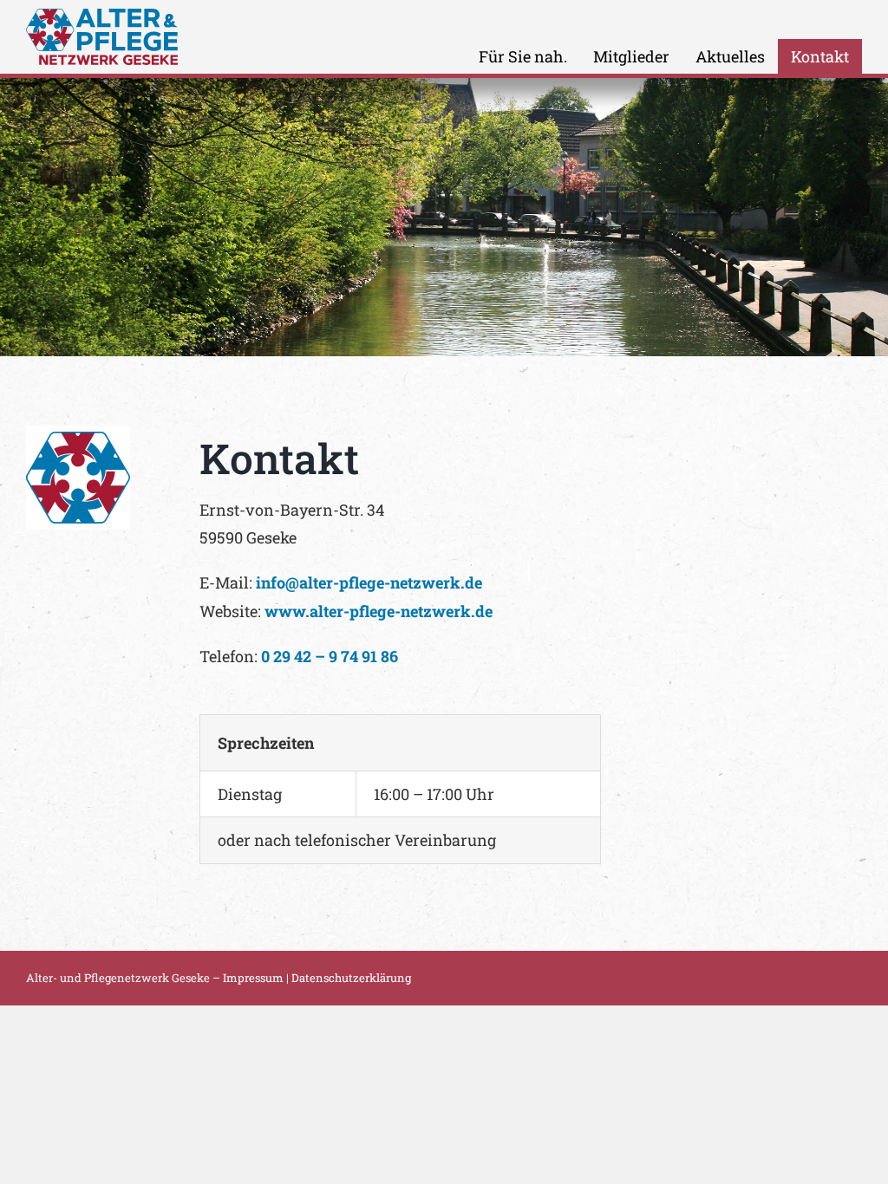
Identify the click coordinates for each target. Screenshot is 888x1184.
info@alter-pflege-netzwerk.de (369, 582)
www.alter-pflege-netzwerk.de (378, 611)
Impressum (253, 978)
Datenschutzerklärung (351, 978)
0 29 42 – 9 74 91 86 (329, 656)
